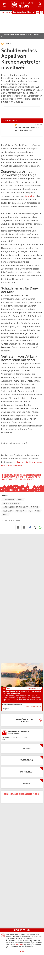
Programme (41, 12)
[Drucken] (24, 527)
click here (19, 945)
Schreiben (30, 196)
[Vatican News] (22, 5)
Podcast (37, 12)
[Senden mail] (18, 527)
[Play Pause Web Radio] (34, 12)
